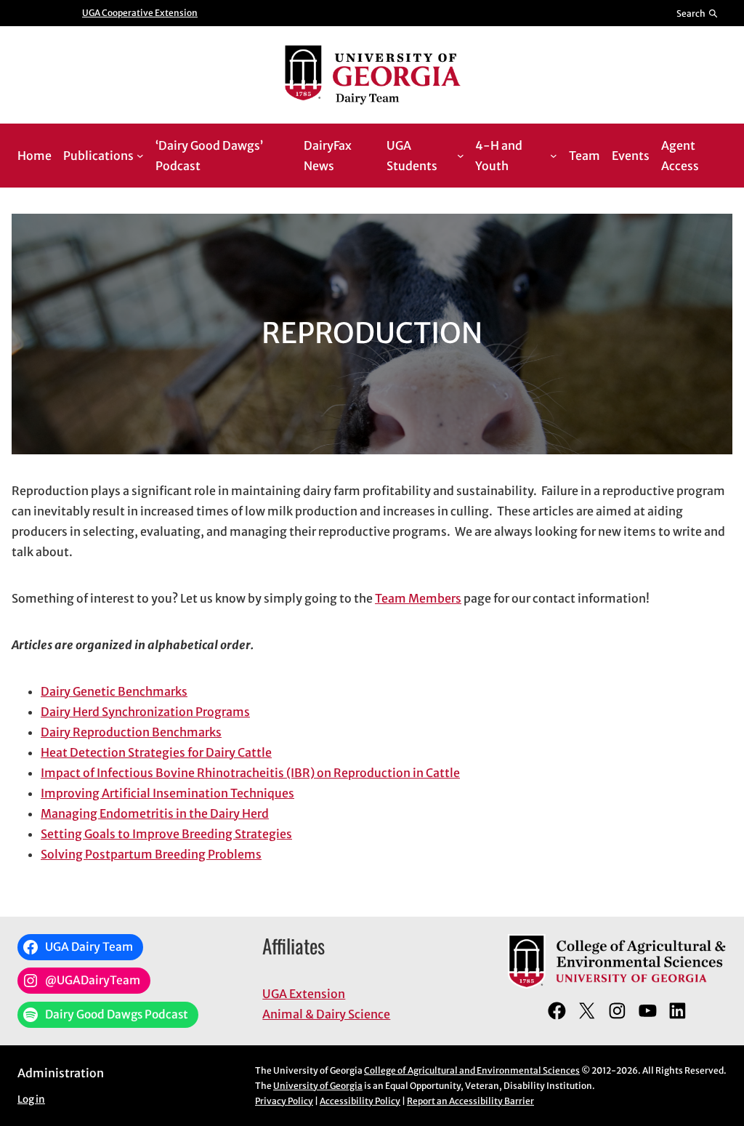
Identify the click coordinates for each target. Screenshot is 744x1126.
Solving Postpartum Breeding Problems (151, 854)
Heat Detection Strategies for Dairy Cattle (156, 752)
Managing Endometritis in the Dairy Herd (155, 813)
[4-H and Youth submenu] (553, 155)
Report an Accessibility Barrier (470, 1100)
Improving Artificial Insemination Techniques (167, 793)
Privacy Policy (284, 1100)
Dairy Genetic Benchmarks (114, 691)
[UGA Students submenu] (460, 155)
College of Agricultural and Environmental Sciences (472, 1070)
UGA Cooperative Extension (140, 12)
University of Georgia (318, 1085)
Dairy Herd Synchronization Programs (145, 711)
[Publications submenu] (140, 155)
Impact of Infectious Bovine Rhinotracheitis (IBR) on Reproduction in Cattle (250, 772)
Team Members (418, 598)
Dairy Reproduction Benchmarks (131, 732)
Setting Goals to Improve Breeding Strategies (166, 834)
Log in (31, 1099)
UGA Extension (303, 993)
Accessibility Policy (360, 1100)
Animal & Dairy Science (326, 1014)
